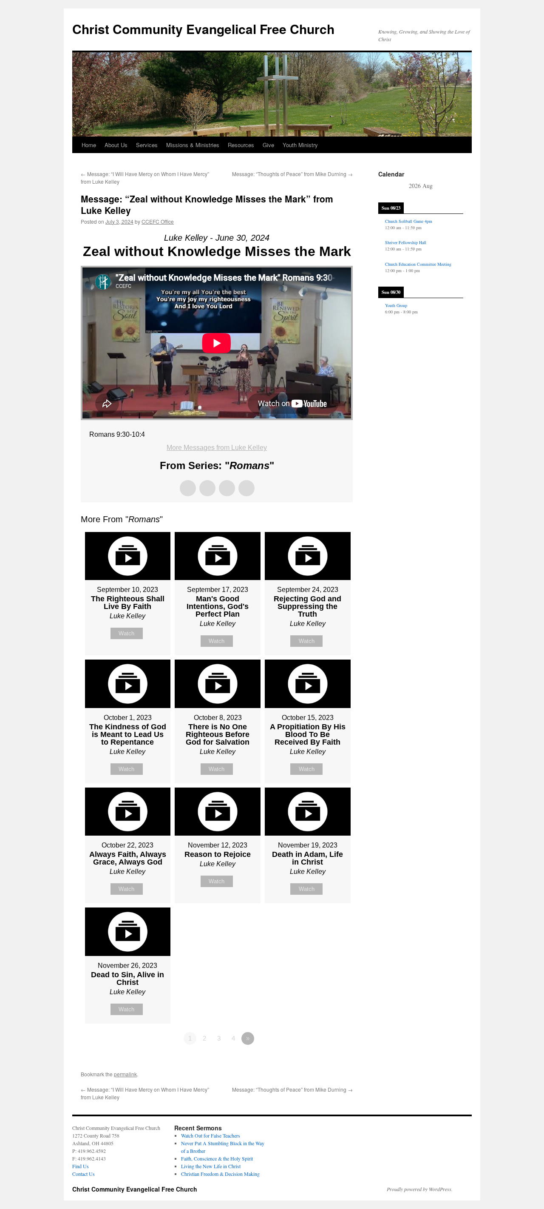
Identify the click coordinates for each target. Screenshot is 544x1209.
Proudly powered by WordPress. (420, 1189)
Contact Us (83, 1173)
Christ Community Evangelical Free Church (203, 29)
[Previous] (386, 186)
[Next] (454, 186)
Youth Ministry (300, 145)
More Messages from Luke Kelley (217, 447)
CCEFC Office (158, 221)
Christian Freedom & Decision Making (220, 1173)
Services (147, 145)
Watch (126, 633)
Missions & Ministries (192, 145)
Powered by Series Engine (321, 1061)
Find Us (80, 1166)
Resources (241, 145)
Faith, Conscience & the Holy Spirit (217, 1158)
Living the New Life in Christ (211, 1166)
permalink (125, 1074)
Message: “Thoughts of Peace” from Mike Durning (292, 173)
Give (268, 145)
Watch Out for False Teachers (210, 1135)
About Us (116, 145)
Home (89, 145)
